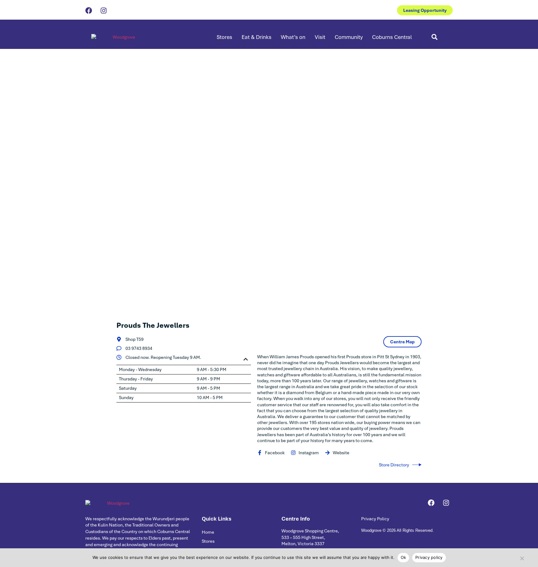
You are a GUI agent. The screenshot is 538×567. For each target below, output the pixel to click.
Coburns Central (392, 36)
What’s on (293, 36)
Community (349, 36)
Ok (403, 557)
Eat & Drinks (256, 36)
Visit (320, 36)
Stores (224, 36)
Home (208, 532)
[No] (521, 557)
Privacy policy (429, 557)
